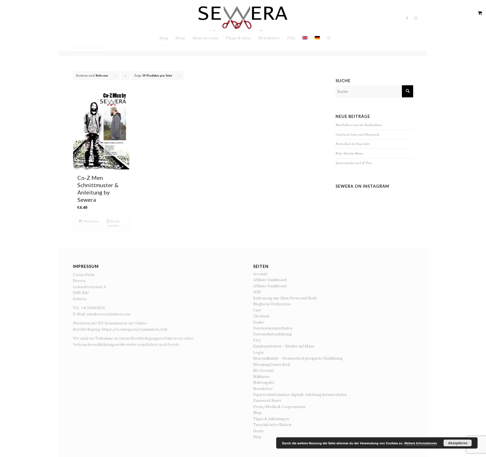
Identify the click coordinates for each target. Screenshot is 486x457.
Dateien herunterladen (272, 328)
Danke (258, 322)
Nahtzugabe (263, 382)
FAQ (257, 340)
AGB (257, 292)
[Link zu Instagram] (415, 18)
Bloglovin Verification (272, 304)
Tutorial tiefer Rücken (272, 424)
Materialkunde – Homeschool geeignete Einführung (298, 358)
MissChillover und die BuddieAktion (359, 125)
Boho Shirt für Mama (349, 153)
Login (258, 352)
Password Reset (267, 400)
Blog (257, 436)
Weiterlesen (90, 221)
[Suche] (326, 38)
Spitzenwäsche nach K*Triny (354, 163)
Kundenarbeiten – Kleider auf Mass (283, 346)
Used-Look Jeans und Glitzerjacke (358, 134)
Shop (257, 412)
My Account (263, 370)
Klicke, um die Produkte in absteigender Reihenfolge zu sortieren (125, 77)
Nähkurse (261, 376)
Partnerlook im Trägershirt (353, 144)
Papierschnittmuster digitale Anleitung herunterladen (300, 394)
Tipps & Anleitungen (271, 418)
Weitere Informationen (420, 443)
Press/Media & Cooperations (279, 406)
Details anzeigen (113, 223)
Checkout (261, 316)
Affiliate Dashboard (270, 279)
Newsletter (263, 388)
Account (260, 274)
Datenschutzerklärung (272, 334)
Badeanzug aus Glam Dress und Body (285, 298)
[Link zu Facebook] (407, 18)
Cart (257, 310)
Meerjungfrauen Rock (272, 364)
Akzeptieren (457, 442)
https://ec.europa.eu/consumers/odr (135, 329)
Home (258, 431)
